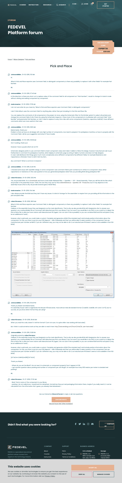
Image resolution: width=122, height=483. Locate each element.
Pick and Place (30, 59)
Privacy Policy (50, 476)
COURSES (22, 5)
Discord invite (61, 400)
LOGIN (86, 4)
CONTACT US (109, 425)
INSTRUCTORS (34, 5)
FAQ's (64, 451)
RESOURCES (47, 5)
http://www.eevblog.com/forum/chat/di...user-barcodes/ (74, 327)
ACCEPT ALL (93, 468)
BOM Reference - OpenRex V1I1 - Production (75, 183)
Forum (10, 59)
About (46, 451)
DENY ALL (82, 474)
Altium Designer (19, 59)
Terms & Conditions (68, 457)
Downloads (33, 181)
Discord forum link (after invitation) (61, 404)
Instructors (47, 457)
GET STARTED (105, 5)
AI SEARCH (62, 5)
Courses (46, 454)
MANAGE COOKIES (103, 474)
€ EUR (74, 4)
